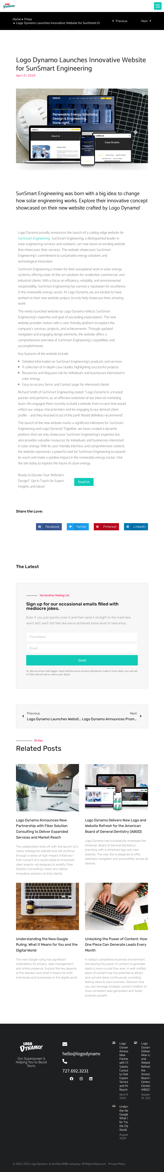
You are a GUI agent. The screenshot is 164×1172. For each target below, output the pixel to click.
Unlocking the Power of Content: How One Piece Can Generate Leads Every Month (116, 945)
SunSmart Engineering (34, 238)
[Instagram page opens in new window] (134, 6)
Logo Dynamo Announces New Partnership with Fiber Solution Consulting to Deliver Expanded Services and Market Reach (126, 1066)
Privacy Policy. (117, 1164)
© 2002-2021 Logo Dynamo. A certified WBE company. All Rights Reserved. (59, 1164)
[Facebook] (71, 1078)
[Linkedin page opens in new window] (140, 6)
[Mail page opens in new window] (147, 6)
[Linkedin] (91, 1078)
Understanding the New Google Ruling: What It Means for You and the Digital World (47, 945)
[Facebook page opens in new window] (127, 6)
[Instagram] (81, 1078)
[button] (49, 526)
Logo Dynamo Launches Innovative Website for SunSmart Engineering (81, 64)
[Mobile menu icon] (158, 6)
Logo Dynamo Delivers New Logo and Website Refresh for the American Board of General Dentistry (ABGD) (115, 826)
